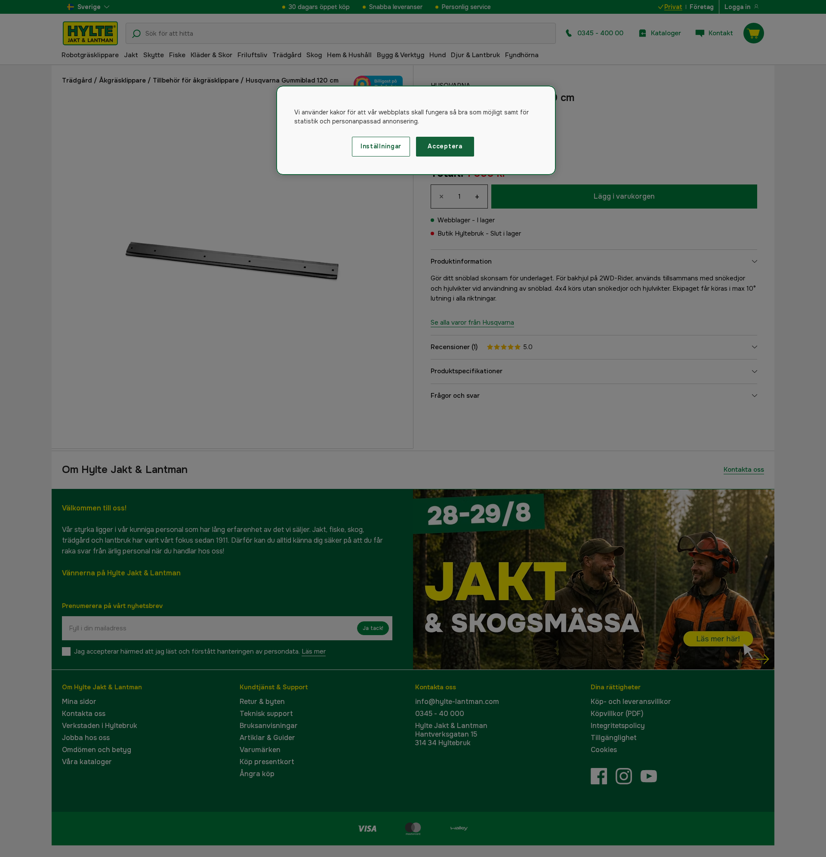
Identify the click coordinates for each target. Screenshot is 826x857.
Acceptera (445, 146)
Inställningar (381, 146)
